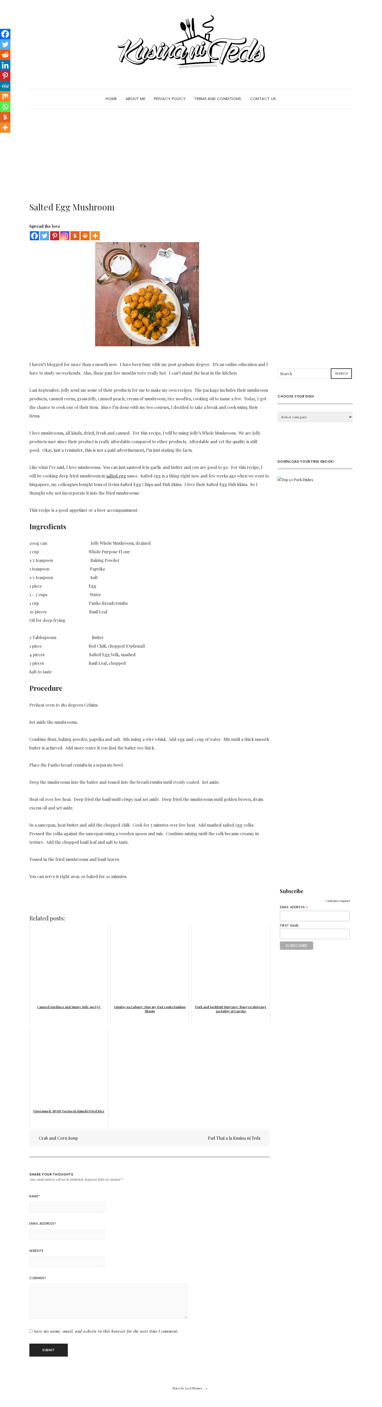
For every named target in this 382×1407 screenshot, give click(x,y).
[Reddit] (5, 55)
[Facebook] (34, 235)
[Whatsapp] (5, 107)
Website (36, 1251)
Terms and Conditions (217, 98)
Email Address (42, 1223)
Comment (37, 1278)
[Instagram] (64, 235)
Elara (176, 1388)
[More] (95, 235)
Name (34, 1196)
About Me (135, 98)
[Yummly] (75, 235)
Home (111, 98)
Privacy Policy (170, 98)
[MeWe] (5, 86)
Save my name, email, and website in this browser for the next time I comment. (106, 1331)
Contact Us (263, 98)
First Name (289, 925)
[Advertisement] (191, 147)
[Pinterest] (54, 235)
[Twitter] (44, 235)
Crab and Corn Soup (58, 1138)
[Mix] (5, 96)
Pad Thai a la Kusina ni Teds (234, 1138)
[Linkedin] (5, 65)
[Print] (85, 235)
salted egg (116, 476)
